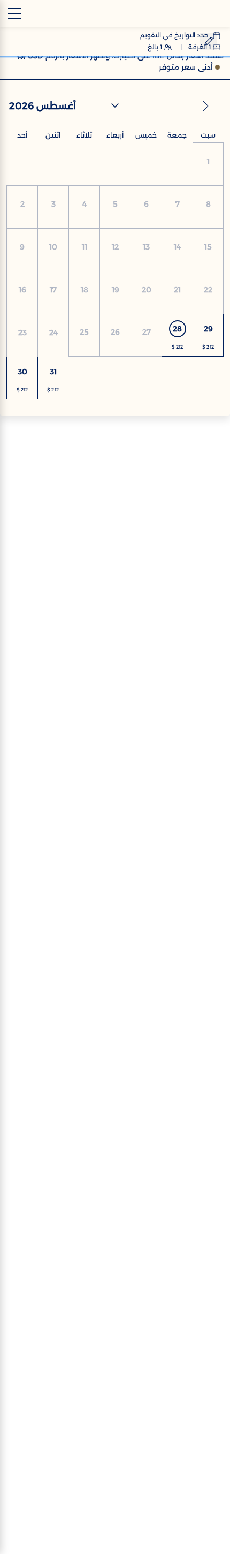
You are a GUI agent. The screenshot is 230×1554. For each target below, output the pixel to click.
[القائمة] (14, 13)
